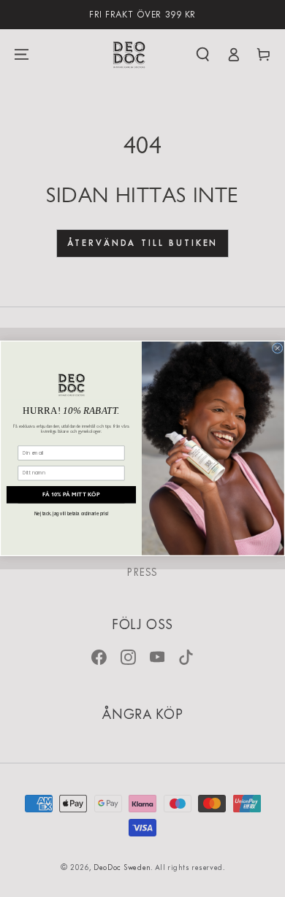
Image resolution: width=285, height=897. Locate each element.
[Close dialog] (277, 348)
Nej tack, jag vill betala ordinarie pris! (71, 513)
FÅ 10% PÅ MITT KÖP (70, 494)
